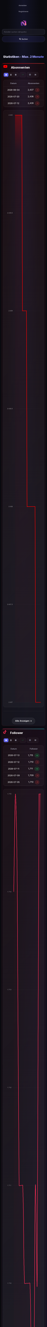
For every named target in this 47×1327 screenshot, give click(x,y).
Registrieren (23, 11)
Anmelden (23, 5)
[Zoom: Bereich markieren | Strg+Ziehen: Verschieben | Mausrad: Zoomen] (30, 75)
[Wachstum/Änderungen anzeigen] (22, 75)
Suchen (24, 39)
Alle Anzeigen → (23, 721)
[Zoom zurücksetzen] (35, 75)
